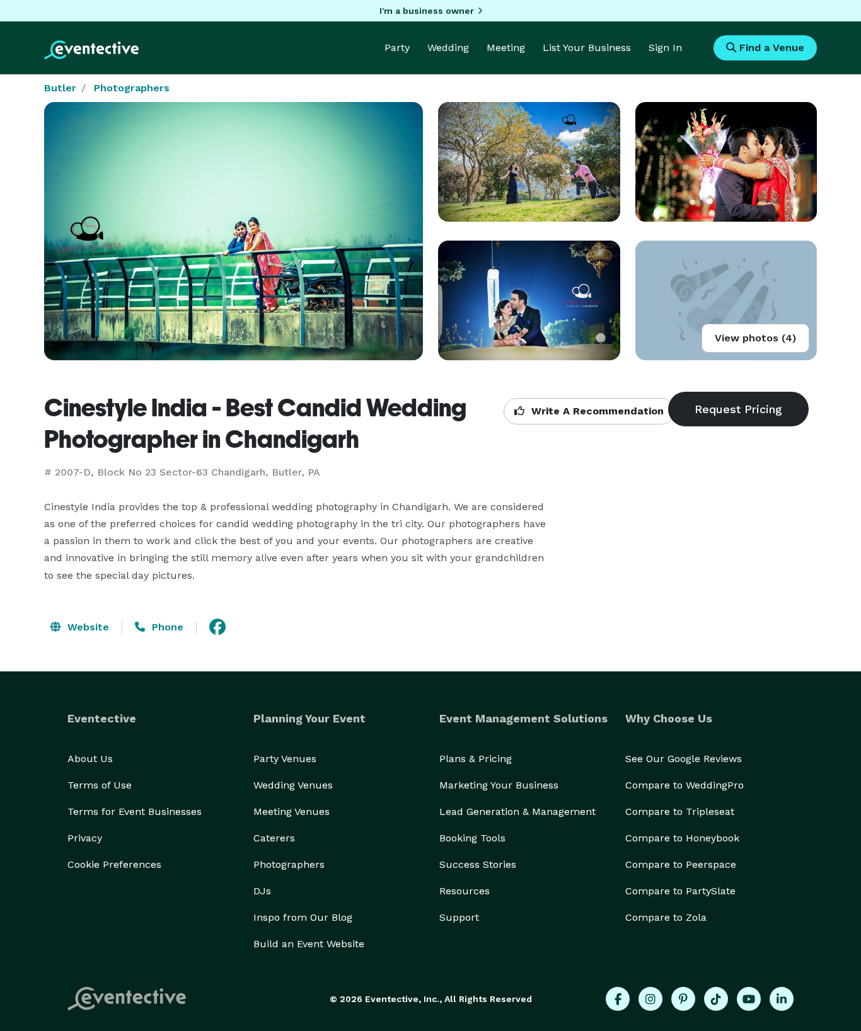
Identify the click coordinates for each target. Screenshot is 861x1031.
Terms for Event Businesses (134, 811)
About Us (90, 759)
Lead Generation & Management (517, 811)
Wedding (448, 48)
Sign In (665, 48)
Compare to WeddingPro (684, 785)
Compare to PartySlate (680, 891)
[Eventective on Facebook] (618, 999)
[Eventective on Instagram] (650, 999)
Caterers (274, 838)
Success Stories (477, 864)
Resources (464, 891)
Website (86, 627)
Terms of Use (99, 785)
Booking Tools (472, 838)
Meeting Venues (291, 811)
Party (397, 48)
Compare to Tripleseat (679, 811)
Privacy (84, 838)
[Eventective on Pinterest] (683, 999)
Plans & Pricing (475, 759)
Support (459, 917)
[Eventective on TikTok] (716, 999)
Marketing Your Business (498, 785)
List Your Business (587, 48)
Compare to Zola (666, 917)
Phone (166, 627)
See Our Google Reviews (683, 759)
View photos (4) (755, 338)
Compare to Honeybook (682, 838)
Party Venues (284, 759)
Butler (60, 88)
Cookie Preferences (114, 864)
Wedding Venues (293, 785)
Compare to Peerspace (680, 864)
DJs (262, 891)
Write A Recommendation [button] (596, 411)
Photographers (132, 88)
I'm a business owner (426, 11)
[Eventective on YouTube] (749, 999)
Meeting (506, 48)
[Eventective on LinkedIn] (782, 999)
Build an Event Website (308, 944)
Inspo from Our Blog (302, 917)
